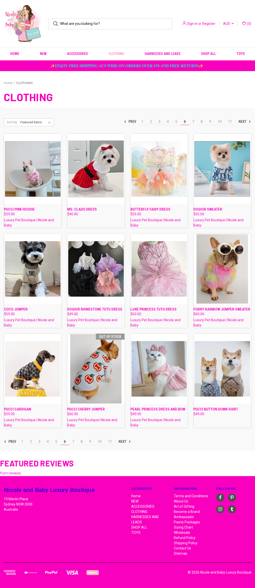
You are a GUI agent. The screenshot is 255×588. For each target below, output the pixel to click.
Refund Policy (184, 538)
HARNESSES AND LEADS (163, 54)
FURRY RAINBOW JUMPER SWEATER (221, 309)
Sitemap (180, 553)
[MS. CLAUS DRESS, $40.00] (96, 169)
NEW (43, 54)
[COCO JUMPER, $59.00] (33, 268)
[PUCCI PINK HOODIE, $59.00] (33, 169)
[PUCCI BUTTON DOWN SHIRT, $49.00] (222, 368)
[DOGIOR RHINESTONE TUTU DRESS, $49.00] (96, 268)
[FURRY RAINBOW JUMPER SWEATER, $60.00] (222, 268)
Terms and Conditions (191, 496)
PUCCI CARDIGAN (17, 409)
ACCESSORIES (77, 54)
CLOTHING (116, 54)
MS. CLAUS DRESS (82, 209)
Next (243, 122)
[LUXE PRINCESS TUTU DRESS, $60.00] (159, 268)
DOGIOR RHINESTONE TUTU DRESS (94, 309)
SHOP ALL (208, 54)
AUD (227, 24)
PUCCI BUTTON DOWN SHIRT (215, 409)
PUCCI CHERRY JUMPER (86, 409)
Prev (132, 122)
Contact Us (182, 548)
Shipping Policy (185, 543)
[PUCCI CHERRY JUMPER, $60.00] (96, 368)
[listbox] (36, 122)
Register (208, 24)
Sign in (192, 24)
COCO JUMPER (16, 309)
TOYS (241, 54)
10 (220, 122)
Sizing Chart (183, 527)
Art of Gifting (184, 506)
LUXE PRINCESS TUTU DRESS (153, 309)
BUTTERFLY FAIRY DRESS (150, 209)
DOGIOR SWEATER (207, 209)
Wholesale (182, 533)
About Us (181, 501)
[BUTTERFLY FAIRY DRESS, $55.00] (159, 169)
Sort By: (12, 122)
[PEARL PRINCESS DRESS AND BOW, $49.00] (159, 368)
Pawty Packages (187, 522)
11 (230, 122)
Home (14, 54)
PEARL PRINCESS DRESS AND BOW (157, 409)
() (248, 24)
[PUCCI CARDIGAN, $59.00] (33, 368)
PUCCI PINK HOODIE (19, 209)
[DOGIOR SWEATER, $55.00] (222, 169)
